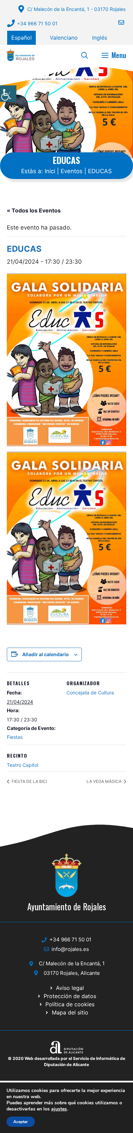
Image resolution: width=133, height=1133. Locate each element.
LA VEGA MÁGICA (104, 781)
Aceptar (20, 1121)
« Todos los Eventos (34, 210)
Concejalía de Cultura (90, 692)
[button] (84, 55)
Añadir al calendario (45, 654)
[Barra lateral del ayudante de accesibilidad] (8, 93)
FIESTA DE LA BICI (29, 781)
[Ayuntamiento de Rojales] (20, 55)
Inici (50, 171)
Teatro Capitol (22, 765)
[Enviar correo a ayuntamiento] (117, 22)
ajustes (59, 1109)
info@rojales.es (70, 949)
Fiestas (15, 737)
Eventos (72, 171)
